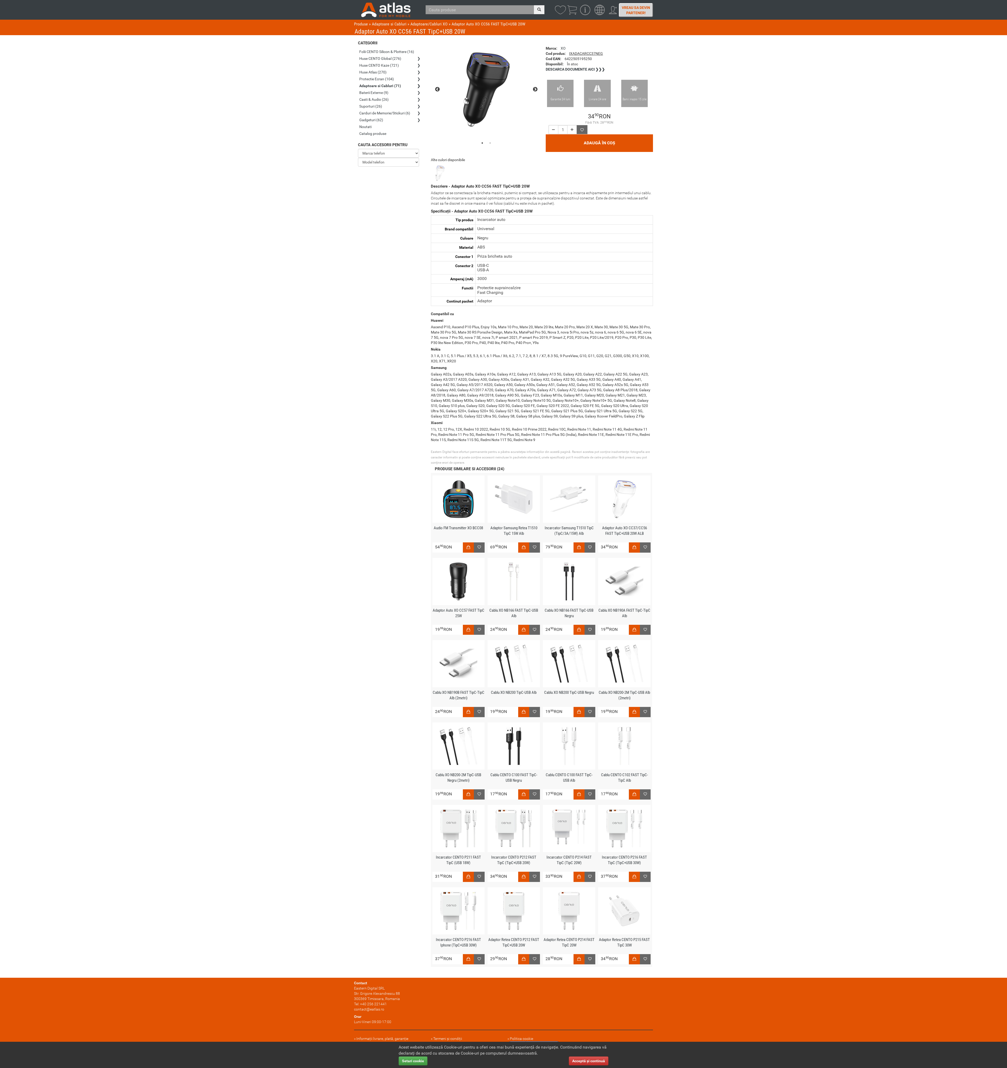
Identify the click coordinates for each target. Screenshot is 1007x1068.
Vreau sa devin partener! (636, 10)
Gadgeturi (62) (371, 120)
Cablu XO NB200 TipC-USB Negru (569, 692)
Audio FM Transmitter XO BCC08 (458, 528)
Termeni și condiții (447, 1039)
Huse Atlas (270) (373, 72)
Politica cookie (521, 1039)
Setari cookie (413, 1061)
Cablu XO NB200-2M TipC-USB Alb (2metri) (624, 695)
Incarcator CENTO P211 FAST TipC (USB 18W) (458, 860)
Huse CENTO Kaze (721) (379, 65)
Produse (361, 24)
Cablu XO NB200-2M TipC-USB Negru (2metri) (458, 778)
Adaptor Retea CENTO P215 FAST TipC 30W (624, 942)
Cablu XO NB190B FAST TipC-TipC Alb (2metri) (458, 695)
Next (535, 89)
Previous (437, 89)
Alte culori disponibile (448, 160)
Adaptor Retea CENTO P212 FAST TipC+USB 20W (513, 942)
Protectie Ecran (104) (376, 79)
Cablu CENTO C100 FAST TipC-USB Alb (569, 778)
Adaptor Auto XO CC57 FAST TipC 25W (458, 613)
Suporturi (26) (370, 106)
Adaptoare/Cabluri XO (429, 24)
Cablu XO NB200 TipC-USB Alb (514, 692)
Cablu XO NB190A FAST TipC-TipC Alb (624, 613)
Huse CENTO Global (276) (380, 58)
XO (563, 48)
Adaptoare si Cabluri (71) (380, 86)
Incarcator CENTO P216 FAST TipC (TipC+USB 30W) (624, 860)
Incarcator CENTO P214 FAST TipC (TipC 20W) (569, 860)
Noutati (365, 127)
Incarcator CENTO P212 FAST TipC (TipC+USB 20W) (513, 860)
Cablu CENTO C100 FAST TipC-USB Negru (513, 778)
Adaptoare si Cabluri (389, 24)
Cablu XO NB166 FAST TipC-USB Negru (569, 613)
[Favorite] (582, 129)
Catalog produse (372, 133)
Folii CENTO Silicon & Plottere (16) (386, 52)
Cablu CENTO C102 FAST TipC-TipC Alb (624, 778)
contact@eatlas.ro (369, 1009)
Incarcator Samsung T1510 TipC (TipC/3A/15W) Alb (569, 531)
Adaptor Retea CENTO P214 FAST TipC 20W (569, 942)
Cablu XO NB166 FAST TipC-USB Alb (513, 613)
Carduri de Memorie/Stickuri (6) (384, 113)
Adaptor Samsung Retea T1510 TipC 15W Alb (513, 531)
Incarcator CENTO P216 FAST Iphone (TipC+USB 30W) (458, 942)
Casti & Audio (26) (374, 99)
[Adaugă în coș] (468, 547)
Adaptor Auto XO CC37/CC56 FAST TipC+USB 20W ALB (624, 531)
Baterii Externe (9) (373, 93)
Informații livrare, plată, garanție (382, 1039)
